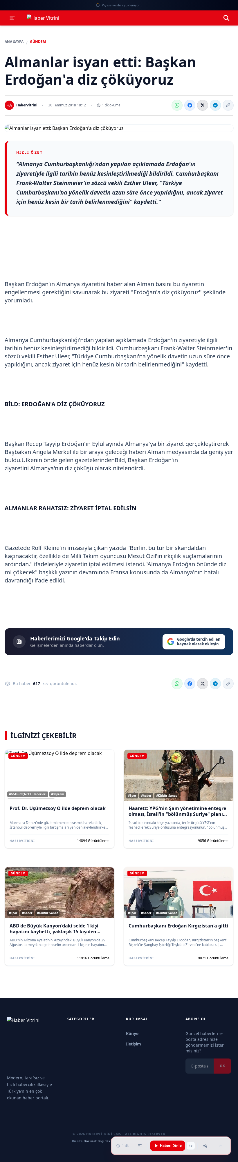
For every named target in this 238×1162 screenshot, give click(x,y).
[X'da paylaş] (202, 105)
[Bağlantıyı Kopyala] (228, 105)
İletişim (133, 1044)
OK (222, 1065)
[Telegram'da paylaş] (215, 105)
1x (190, 1146)
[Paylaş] (205, 1146)
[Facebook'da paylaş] (190, 105)
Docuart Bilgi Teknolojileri (104, 1141)
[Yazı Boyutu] (140, 1146)
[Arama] (226, 18)
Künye (132, 1033)
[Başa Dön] (220, 1146)
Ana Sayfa (14, 41)
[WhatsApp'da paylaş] (177, 105)
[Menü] (12, 18)
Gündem (38, 41)
